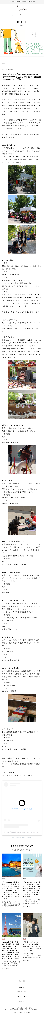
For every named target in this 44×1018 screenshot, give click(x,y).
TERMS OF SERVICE (22, 996)
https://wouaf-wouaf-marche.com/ (17, 775)
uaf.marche (28, 837)
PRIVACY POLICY (22, 992)
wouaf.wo (20, 837)
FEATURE (8, 15)
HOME (3, 15)
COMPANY (22, 1001)
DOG (3, 64)
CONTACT (22, 987)
